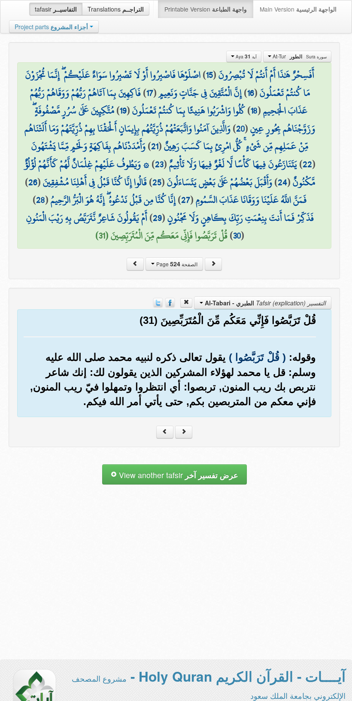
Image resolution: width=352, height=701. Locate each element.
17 (149, 92)
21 (154, 146)
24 (282, 182)
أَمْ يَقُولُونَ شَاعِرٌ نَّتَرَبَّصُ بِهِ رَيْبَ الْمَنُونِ (86, 217)
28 (40, 199)
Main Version (298, 9)
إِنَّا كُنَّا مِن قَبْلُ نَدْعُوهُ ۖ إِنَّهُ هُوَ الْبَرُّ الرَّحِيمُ (113, 199)
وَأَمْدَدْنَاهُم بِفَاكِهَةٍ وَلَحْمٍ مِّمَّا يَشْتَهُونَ (88, 146)
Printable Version (205, 9)
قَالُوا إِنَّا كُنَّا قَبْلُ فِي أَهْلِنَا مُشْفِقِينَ (95, 182)
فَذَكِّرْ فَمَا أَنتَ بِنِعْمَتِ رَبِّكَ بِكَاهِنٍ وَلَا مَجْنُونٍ (240, 217)
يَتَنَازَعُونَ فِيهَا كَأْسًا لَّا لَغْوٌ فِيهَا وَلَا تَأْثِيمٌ (233, 164)
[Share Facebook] (170, 302)
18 (254, 110)
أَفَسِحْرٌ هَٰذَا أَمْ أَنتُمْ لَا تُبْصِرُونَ (266, 74)
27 (185, 199)
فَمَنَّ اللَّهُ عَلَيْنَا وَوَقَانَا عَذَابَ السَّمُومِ (251, 199)
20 (240, 128)
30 (237, 235)
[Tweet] (158, 302)
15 (209, 74)
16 (250, 92)
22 (307, 164)
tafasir (56, 9)
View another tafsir (177, 474)
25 (156, 182)
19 (123, 110)
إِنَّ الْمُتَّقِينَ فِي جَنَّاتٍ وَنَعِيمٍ (200, 92)
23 (159, 164)
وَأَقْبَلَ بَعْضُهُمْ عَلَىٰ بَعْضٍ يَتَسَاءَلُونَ (219, 182)
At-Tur (299, 56)
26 (32, 182)
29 (157, 217)
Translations (116, 9)
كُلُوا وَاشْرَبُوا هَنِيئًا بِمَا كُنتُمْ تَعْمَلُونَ (188, 110)
